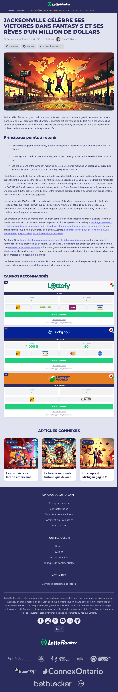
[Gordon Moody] (100, 659)
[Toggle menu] (5, 4)
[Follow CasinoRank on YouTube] (63, 621)
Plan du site (59, 525)
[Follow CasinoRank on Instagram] (48, 621)
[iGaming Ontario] (26, 671)
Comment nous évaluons (59, 514)
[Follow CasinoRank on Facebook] (40, 621)
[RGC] (80, 659)
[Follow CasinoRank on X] (55, 621)
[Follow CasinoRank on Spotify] (70, 621)
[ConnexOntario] (73, 671)
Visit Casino (59, 314)
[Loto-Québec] (60, 659)
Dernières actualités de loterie (59, 583)
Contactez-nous (59, 509)
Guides (59, 552)
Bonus (59, 546)
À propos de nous (59, 503)
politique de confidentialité (59, 563)
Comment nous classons (59, 520)
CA (57, 628)
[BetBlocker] (52, 683)
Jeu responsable (59, 557)
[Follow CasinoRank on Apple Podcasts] (77, 621)
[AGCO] (20, 659)
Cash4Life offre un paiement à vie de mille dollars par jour (49, 240)
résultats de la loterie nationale (24, 247)
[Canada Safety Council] (41, 659)
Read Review (59, 319)
